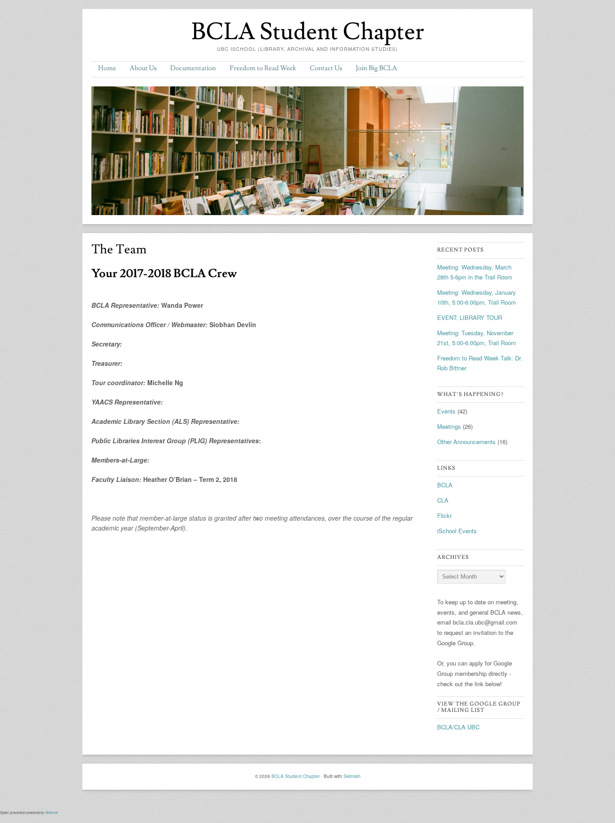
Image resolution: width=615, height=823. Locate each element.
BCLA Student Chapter (307, 32)
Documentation (193, 68)
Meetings (449, 426)
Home (107, 68)
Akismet (51, 812)
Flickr (444, 515)
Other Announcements (466, 441)
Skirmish (352, 776)
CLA (442, 500)
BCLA (444, 485)
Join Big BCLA (376, 68)
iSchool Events (457, 530)
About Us (143, 68)
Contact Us (326, 68)
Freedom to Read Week (263, 68)
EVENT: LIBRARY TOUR (469, 317)
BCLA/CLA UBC (458, 727)
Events (446, 411)
